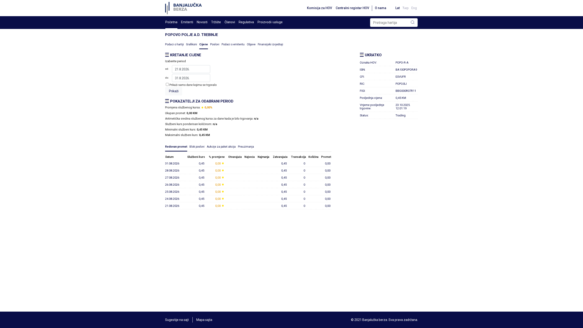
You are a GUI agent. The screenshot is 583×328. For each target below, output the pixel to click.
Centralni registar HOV (352, 8)
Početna (171, 22)
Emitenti (187, 22)
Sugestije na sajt (177, 320)
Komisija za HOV (319, 8)
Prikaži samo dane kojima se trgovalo (193, 85)
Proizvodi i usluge (270, 22)
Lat (397, 8)
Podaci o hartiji (174, 44)
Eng (414, 8)
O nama (380, 8)
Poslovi (214, 44)
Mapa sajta (204, 320)
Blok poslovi (197, 146)
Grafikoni (191, 44)
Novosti (202, 22)
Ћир (405, 8)
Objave (251, 44)
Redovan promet (176, 146)
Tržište (216, 22)
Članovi (230, 22)
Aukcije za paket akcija (221, 146)
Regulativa (246, 22)
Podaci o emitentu (233, 44)
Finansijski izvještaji (270, 44)
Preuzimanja (246, 146)
